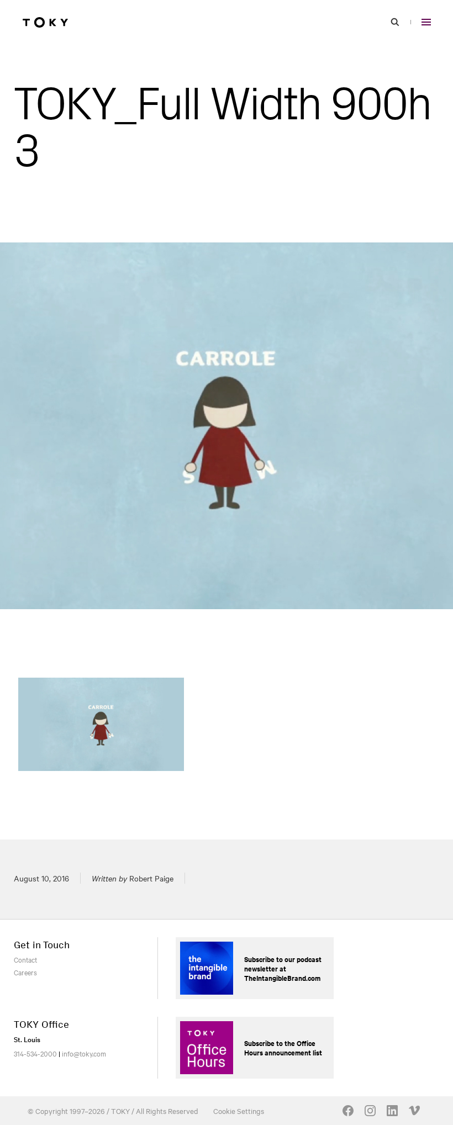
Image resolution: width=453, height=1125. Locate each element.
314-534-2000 (35, 1053)
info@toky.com (84, 1053)
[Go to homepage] (45, 22)
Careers (25, 972)
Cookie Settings (238, 1111)
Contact (25, 959)
